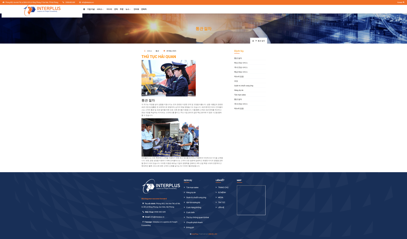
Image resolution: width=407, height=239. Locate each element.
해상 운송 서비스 (241, 63)
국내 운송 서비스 (241, 67)
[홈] (42, 9)
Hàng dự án (238, 90)
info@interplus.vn (88, 2)
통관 (157, 51)
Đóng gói (190, 227)
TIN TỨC (221, 202)
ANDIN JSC (212, 234)
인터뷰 (136, 9)
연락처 (144, 9)
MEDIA (220, 197)
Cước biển (190, 212)
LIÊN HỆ (221, 207)
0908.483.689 (70, 2)
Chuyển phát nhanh (194, 222)
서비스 (99, 9)
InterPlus (194, 234)
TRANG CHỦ (223, 187)
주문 (121, 9)
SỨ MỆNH (222, 192)
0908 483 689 (160, 212)
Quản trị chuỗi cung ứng (243, 86)
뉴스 (127, 9)
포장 (236, 81)
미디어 (109, 9)
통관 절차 (238, 58)
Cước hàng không (193, 207)
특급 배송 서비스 (241, 72)
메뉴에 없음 (239, 76)
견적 (116, 9)
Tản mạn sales (240, 95)
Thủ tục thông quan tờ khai (197, 217)
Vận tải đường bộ (193, 202)
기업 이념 (91, 9)
